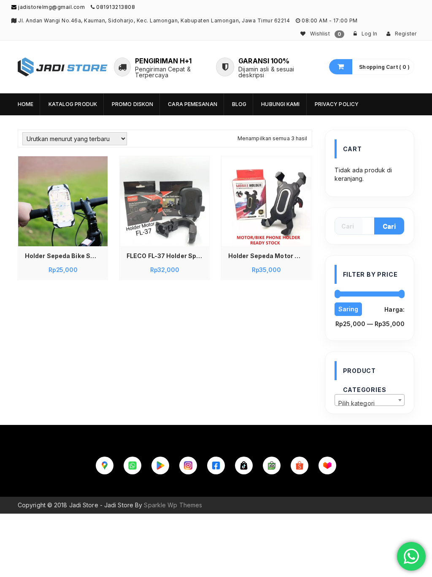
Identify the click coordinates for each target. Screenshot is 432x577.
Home (25, 104)
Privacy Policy (337, 104)
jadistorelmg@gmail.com (51, 7)
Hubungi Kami (280, 104)
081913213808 (115, 7)
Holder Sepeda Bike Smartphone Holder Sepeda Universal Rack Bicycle (65, 255)
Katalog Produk (73, 104)
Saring (348, 309)
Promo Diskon (132, 104)
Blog (239, 104)
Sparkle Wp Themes (173, 505)
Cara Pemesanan (192, 104)
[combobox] (370, 400)
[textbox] (370, 403)
